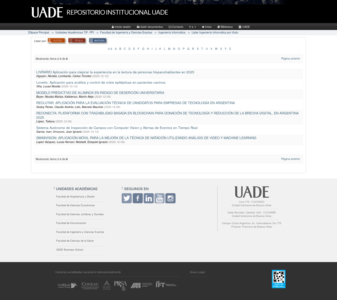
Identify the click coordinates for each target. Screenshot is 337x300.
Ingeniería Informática (171, 32)
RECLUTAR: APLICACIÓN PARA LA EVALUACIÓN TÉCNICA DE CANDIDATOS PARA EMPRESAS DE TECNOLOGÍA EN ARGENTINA (135, 102)
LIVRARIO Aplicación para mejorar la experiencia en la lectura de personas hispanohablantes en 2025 (115, 71)
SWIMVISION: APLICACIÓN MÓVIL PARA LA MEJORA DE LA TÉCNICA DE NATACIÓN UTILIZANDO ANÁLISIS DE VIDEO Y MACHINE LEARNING (146, 137)
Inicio (208, 27)
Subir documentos (151, 27)
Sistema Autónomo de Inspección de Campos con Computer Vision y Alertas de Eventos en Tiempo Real (117, 127)
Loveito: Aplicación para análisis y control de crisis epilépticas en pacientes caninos (101, 82)
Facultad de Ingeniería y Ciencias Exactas (126, 32)
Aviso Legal (197, 272)
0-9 (110, 49)
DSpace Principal (38, 32)
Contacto (177, 27)
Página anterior (290, 58)
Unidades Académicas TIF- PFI (74, 32)
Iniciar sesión (123, 27)
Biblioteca (227, 27)
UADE (246, 27)
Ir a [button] (191, 27)
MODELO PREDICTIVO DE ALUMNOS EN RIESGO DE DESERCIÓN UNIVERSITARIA (100, 92)
